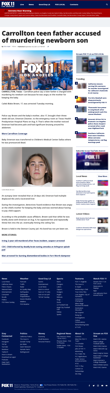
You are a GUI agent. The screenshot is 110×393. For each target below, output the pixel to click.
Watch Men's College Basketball (100, 357)
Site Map (78, 374)
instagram (98, 385)
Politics (4, 300)
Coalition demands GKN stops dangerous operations (86, 228)
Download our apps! (9, 357)
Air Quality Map (25, 289)
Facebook (5, 339)
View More (102, 176)
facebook (89, 385)
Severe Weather (25, 299)
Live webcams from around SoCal (100, 294)
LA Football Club (62, 305)
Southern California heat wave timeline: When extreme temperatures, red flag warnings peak (97, 137)
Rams (59, 282)
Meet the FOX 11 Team (81, 340)
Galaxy (59, 312)
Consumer (5, 294)
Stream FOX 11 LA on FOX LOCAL (90, 54)
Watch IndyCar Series (100, 353)
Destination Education (79, 309)
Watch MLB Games (100, 346)
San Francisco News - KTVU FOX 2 (64, 337)
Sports (60, 278)
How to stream (7, 354)
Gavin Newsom (25, 347)
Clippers (59, 289)
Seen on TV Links (44, 292)
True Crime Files (80, 292)
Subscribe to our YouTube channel (90, 151)
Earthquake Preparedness (25, 295)
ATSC (77, 363)
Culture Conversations (80, 321)
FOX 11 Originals (81, 282)
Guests (40, 282)
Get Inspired (79, 312)
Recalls (4, 297)
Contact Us (79, 369)
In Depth (78, 287)
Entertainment (7, 292)
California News (7, 284)
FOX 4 (14, 46)
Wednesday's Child (81, 289)
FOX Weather (24, 304)
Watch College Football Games (98, 343)
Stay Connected (7, 334)
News (4, 278)
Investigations (80, 318)
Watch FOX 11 (100, 278)
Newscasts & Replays (98, 287)
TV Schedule (79, 344)
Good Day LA (44, 278)
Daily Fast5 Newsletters (6, 363)
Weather (24, 278)
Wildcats (60, 297)
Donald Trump (25, 342)
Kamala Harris (25, 349)
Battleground (24, 352)
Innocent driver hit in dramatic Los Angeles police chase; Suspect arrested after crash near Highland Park (97, 123)
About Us (79, 333)
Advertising (79, 351)
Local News (81, 176)
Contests (78, 336)
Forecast (23, 282)
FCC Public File (80, 354)
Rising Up (78, 315)
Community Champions (79, 300)
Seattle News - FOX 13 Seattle (63, 346)
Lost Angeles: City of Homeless (82, 295)
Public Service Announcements (80, 360)
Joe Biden (23, 344)
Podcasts (5, 360)
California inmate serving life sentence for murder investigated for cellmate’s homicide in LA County (98, 88)
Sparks (59, 314)
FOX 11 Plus (79, 366)
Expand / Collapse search (107, 4)
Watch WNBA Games (100, 365)
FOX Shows (79, 346)
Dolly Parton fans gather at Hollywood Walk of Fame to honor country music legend (85, 202)
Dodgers (60, 292)
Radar (22, 287)
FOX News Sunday (8, 302)
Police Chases (6, 287)
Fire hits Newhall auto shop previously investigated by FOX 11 (97, 100)
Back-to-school (43, 289)
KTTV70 (78, 327)
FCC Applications (81, 356)
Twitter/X (5, 352)
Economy (41, 336)
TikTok (4, 344)
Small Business (43, 339)
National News (7, 289)
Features (79, 278)
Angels (59, 294)
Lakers (59, 287)
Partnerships (79, 371)
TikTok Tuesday (43, 297)
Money (41, 333)
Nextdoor (5, 349)
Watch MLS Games (100, 367)
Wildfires (23, 302)
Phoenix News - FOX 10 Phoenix (64, 342)
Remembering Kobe (82, 325)
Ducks (59, 302)
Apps (95, 291)
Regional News (64, 333)
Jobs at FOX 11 (80, 349)
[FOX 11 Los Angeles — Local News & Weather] (9, 4)
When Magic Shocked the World (81, 304)
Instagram (5, 342)
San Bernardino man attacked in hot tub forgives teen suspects (85, 192)
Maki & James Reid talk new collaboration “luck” (85, 219)
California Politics (26, 336)
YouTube (5, 347)
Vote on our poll (44, 294)
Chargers (60, 284)
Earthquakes (24, 292)
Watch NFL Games (99, 339)
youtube (102, 385)
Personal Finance (44, 342)
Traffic (22, 284)
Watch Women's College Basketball (99, 361)
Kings (58, 300)
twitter (93, 385)
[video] (103, 220)
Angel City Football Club (63, 308)
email (106, 385)
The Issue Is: (79, 284)
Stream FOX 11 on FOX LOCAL (99, 283)
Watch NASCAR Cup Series (100, 350)
